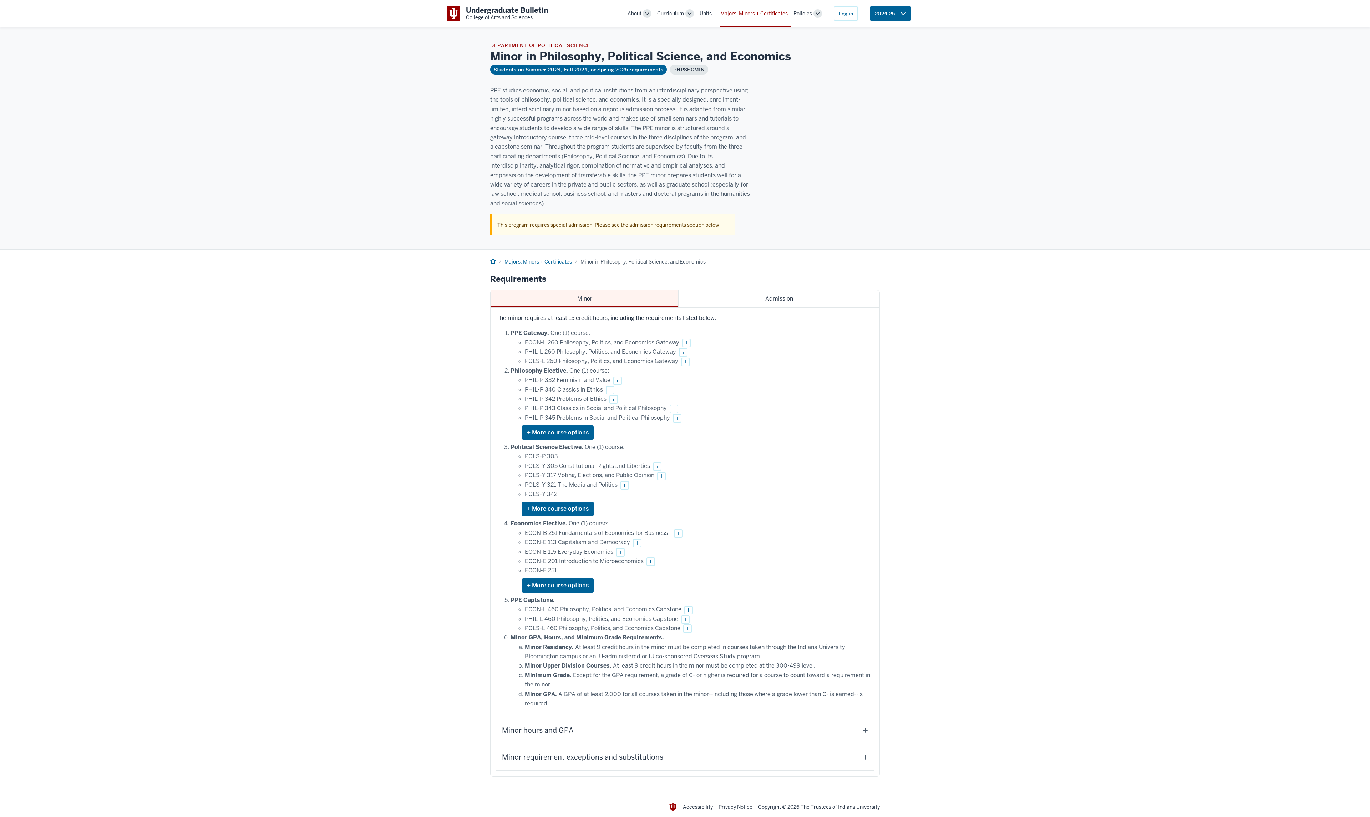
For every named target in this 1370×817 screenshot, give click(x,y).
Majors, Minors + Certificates (754, 13)
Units (706, 13)
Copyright (769, 807)
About (634, 13)
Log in (846, 13)
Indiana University (859, 807)
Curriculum (670, 13)
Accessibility (698, 807)
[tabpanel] (685, 542)
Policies (802, 13)
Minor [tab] (584, 298)
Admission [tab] (779, 298)
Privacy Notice (735, 807)
